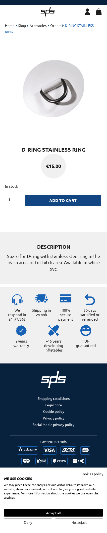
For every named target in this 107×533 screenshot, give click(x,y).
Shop (22, 25)
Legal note (53, 405)
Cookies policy (92, 474)
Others (55, 25)
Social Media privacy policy (53, 424)
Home (9, 25)
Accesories (38, 25)
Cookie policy (53, 411)
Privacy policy (53, 418)
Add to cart (63, 200)
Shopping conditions (54, 398)
